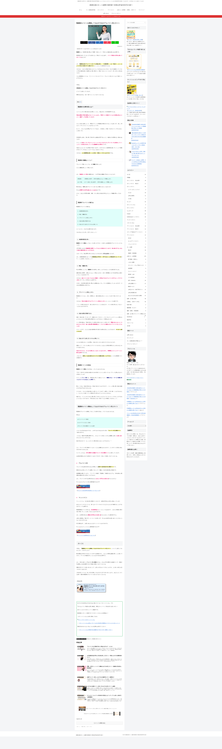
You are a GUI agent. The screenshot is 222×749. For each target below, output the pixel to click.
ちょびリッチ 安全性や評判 (134, 110)
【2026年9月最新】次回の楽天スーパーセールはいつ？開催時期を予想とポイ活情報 (136, 389)
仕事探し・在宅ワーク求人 (82, 638)
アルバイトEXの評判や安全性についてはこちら (88, 490)
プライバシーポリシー (132, 344)
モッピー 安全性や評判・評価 (135, 39)
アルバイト (99, 638)
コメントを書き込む (100, 723)
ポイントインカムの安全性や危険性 (136, 69)
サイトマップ (130, 337)
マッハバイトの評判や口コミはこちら (86, 535)
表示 (80, 101)
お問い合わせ (130, 334)
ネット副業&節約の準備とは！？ (134, 340)
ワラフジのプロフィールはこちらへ (135, 377)
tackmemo (132, 398)
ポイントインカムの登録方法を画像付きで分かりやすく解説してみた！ (96, 629)
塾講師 (94, 638)
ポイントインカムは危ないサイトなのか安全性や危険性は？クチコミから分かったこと (99, 623)
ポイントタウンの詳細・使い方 (135, 95)
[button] (145, 22)
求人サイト (90, 638)
